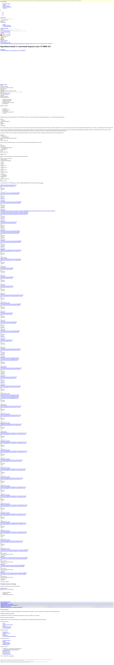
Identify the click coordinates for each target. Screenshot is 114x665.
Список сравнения (6, 25)
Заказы (4, 24)
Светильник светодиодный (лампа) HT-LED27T (10, 350)
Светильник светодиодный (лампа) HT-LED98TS (10, 242)
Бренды (4, 634)
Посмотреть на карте (7, 653)
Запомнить (4, 36)
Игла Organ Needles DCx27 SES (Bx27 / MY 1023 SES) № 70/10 (13, 443)
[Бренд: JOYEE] (2, 89)
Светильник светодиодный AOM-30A (8, 323)
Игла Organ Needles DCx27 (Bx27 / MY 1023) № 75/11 (11, 479)
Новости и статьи (6, 633)
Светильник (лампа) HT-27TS (6, 287)
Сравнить (7, 94)
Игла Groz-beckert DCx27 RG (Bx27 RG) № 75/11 (10, 416)
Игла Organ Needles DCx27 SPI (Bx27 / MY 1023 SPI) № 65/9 (12, 470)
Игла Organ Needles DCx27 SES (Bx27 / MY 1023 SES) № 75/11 (13, 434)
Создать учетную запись (5, 31)
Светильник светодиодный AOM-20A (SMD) (9, 332)
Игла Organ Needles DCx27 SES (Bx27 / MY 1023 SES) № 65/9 (12, 497)
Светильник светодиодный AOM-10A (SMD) (9, 233)
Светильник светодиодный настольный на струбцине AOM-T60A (13, 214)
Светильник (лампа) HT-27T (6, 341)
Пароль (1, 30)
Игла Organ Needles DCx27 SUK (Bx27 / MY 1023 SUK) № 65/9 (13, 533)
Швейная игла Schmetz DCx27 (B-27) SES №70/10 (10, 425)
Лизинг (4, 4)
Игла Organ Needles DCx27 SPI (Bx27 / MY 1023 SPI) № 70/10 (12, 515)
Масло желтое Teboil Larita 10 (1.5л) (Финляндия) (10, 260)
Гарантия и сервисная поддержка (7, 613)
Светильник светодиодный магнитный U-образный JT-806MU (13, 574)
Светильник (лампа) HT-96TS (6, 278)
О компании (5, 631)
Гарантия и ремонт (7, 643)
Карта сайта (5, 635)
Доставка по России (4, 609)
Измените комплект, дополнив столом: (8, 90)
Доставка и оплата (6, 3)
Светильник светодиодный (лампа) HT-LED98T (10, 305)
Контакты (5, 7)
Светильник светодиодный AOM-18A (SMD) (9, 193)
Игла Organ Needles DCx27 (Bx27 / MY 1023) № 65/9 (11, 461)
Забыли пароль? (6, 30)
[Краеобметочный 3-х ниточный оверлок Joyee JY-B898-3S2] (13, 50)
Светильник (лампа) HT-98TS (6, 269)
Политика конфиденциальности (9, 636)
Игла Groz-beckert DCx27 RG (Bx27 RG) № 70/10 (10, 407)
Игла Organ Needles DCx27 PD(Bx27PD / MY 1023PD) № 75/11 (13, 524)
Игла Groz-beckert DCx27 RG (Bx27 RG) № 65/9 (10, 387)
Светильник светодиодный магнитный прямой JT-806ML (12, 566)
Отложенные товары (7, 26)
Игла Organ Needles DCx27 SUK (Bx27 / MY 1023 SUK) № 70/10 (13, 506)
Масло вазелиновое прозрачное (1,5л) (8, 186)
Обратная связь (6, 644)
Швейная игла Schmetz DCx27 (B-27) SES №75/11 (10, 251)
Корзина (2, 42)
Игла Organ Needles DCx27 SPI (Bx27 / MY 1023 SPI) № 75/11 (12, 488)
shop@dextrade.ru (6, 652)
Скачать (41, 182)
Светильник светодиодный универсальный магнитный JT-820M (13, 558)
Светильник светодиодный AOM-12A (8, 223)
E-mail (1, 29)
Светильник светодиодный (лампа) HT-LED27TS (10, 369)
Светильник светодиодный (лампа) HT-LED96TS (10, 202)
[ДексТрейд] (3, 17)
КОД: (1, 85)
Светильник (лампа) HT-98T (6, 314)
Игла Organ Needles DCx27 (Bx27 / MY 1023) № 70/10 (11, 542)
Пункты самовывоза (7, 6)
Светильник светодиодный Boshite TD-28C (9, 398)
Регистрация (5, 28)
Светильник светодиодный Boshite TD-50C (9, 360)
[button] (2, 49)
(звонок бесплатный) (11, 649)
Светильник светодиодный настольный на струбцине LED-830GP (13, 551)
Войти (1, 28)
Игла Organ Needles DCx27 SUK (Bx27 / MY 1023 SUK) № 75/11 (13, 452)
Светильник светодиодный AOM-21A (8, 378)
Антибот (2, 33)
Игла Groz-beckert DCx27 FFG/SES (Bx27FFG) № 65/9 (11, 296)
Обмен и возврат (6, 5)
